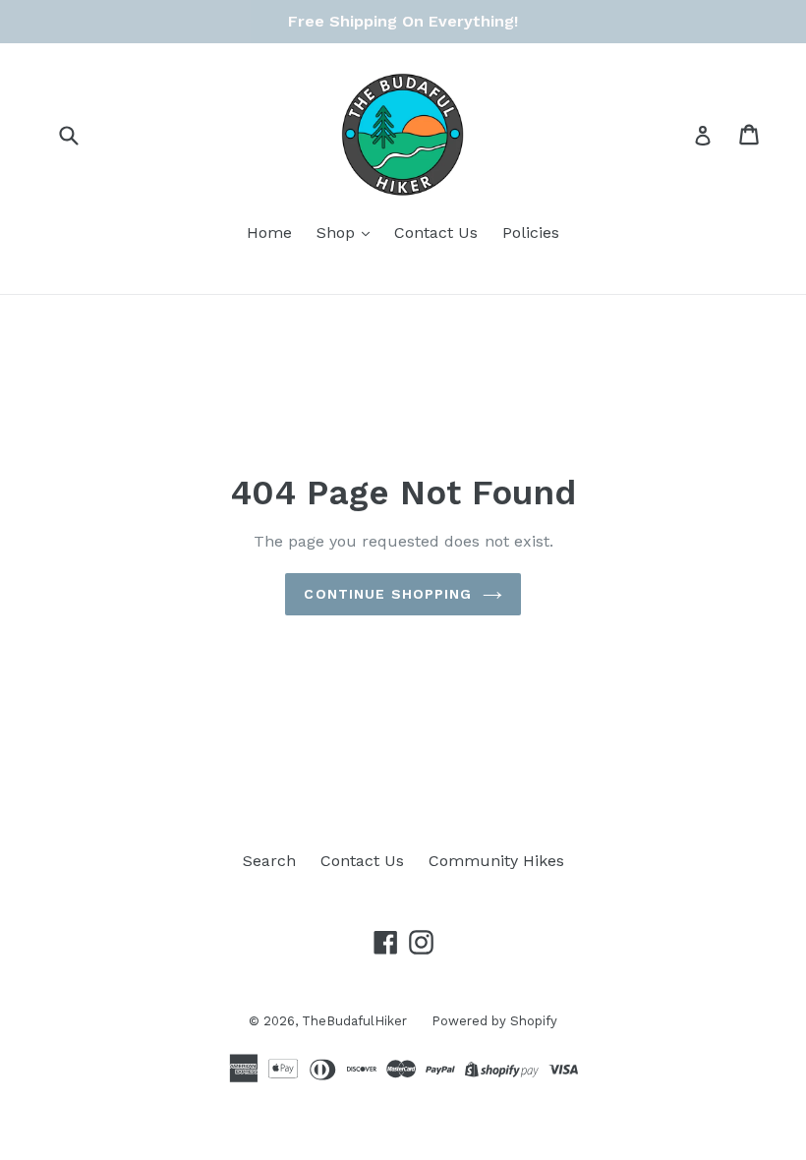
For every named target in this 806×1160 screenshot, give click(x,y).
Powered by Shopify (494, 1021)
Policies (530, 232)
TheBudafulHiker (354, 1021)
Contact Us (436, 232)
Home (269, 232)
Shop (338, 232)
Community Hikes (496, 860)
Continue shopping (388, 594)
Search (269, 860)
